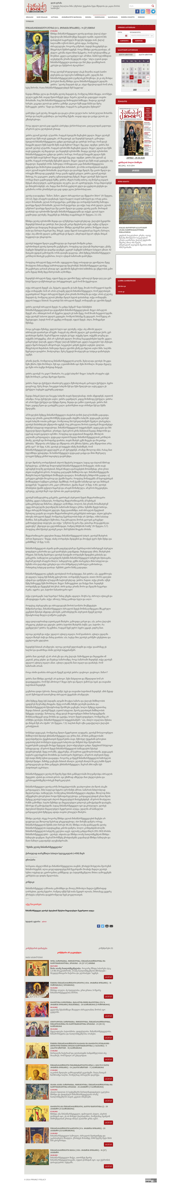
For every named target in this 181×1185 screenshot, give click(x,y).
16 (148, 73)
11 (127, 73)
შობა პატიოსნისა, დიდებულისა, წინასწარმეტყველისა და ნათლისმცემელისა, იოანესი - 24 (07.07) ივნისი (77, 962)
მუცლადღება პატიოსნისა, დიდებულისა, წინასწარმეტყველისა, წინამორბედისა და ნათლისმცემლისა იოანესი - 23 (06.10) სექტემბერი (80, 1024)
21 (140, 77)
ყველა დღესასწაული (140, 36)
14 (140, 73)
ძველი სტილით (126, 55)
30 (148, 81)
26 (132, 81)
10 (123, 73)
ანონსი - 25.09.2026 (135, 158)
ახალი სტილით (145, 55)
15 (144, 73)
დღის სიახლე (123, 182)
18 (127, 77)
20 (135, 77)
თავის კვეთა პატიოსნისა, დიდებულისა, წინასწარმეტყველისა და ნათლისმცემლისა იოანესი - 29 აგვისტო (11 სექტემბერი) (81, 1086)
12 (132, 73)
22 (144, 77)
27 (135, 81)
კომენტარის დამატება (36, 948)
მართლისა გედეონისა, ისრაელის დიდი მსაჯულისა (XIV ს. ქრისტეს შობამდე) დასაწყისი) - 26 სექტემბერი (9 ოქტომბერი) (80, 1003)
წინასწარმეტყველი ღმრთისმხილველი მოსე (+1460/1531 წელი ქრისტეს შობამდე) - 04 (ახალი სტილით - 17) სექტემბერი (79, 1066)
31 (123, 85)
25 (127, 81)
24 (123, 81)
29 (144, 81)
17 (123, 77)
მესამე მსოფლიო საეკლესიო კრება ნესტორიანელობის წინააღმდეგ (133, 230)
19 (132, 77)
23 (148, 77)
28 (140, 81)
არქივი (135, 171)
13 (135, 73)
